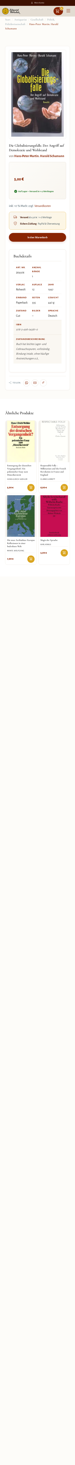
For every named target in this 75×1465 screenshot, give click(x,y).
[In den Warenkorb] (31, 487)
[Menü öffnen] (68, 11)
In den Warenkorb (37, 237)
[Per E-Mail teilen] (34, 382)
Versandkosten (42, 205)
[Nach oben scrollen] (68, 1461)
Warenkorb (61, 8)
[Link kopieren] (43, 382)
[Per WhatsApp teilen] (26, 382)
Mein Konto (39, 3)
